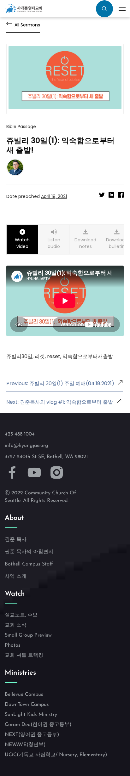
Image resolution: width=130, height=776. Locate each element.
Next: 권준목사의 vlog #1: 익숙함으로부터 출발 (59, 402)
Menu (122, 9)
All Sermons (27, 25)
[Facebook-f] (12, 472)
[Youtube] (34, 472)
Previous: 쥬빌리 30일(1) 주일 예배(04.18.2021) (60, 383)
